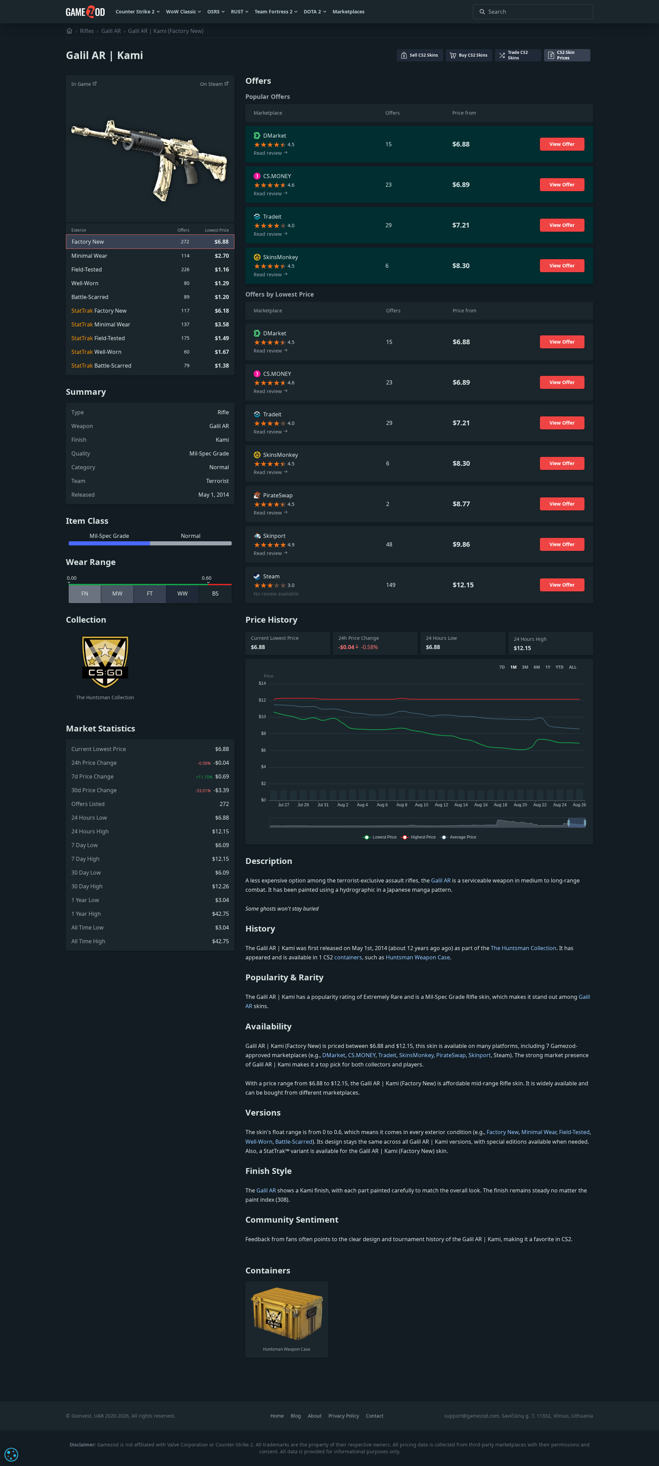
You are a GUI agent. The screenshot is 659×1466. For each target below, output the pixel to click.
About (315, 1415)
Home (277, 1415)
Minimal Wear (538, 1132)
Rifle (223, 412)
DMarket (333, 1055)
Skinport (480, 1055)
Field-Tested (574, 1132)
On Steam (212, 84)
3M (525, 667)
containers (348, 957)
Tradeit (387, 1055)
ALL (573, 667)
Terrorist (217, 481)
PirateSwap (451, 1055)
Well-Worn (259, 1141)
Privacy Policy (344, 1415)
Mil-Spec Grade (209, 453)
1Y (547, 667)
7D (502, 667)
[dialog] (11, 1455)
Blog (296, 1415)
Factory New (503, 1132)
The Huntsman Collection (523, 948)
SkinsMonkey (416, 1055)
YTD (560, 667)
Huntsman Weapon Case (418, 957)
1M (513, 667)
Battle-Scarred (293, 1141)
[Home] (69, 31)
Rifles (87, 31)
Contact (374, 1415)
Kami (222, 439)
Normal (219, 467)
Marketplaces (349, 11)
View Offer (562, 144)
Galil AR (111, 31)
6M (537, 667)
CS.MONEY (361, 1055)
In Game (81, 84)
